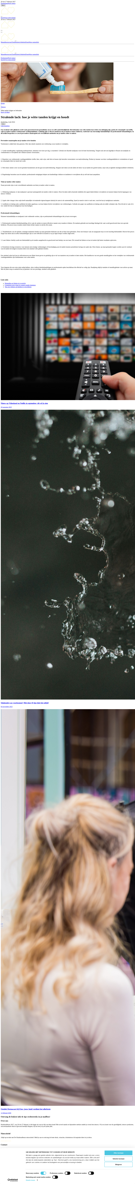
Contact (13, 3)
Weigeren (118, 1164)
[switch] (67, 1173)
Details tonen (30, 1180)
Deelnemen (4, 3)
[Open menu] (1, 32)
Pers (9, 3)
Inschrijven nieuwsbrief (8, 18)
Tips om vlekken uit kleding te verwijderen (18, 287)
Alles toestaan (118, 1153)
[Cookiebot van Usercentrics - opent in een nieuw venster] (12, 1180)
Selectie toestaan (118, 1159)
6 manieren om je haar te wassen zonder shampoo (20, 285)
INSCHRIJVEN (6, 1141)
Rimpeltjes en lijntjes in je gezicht (15, 283)
